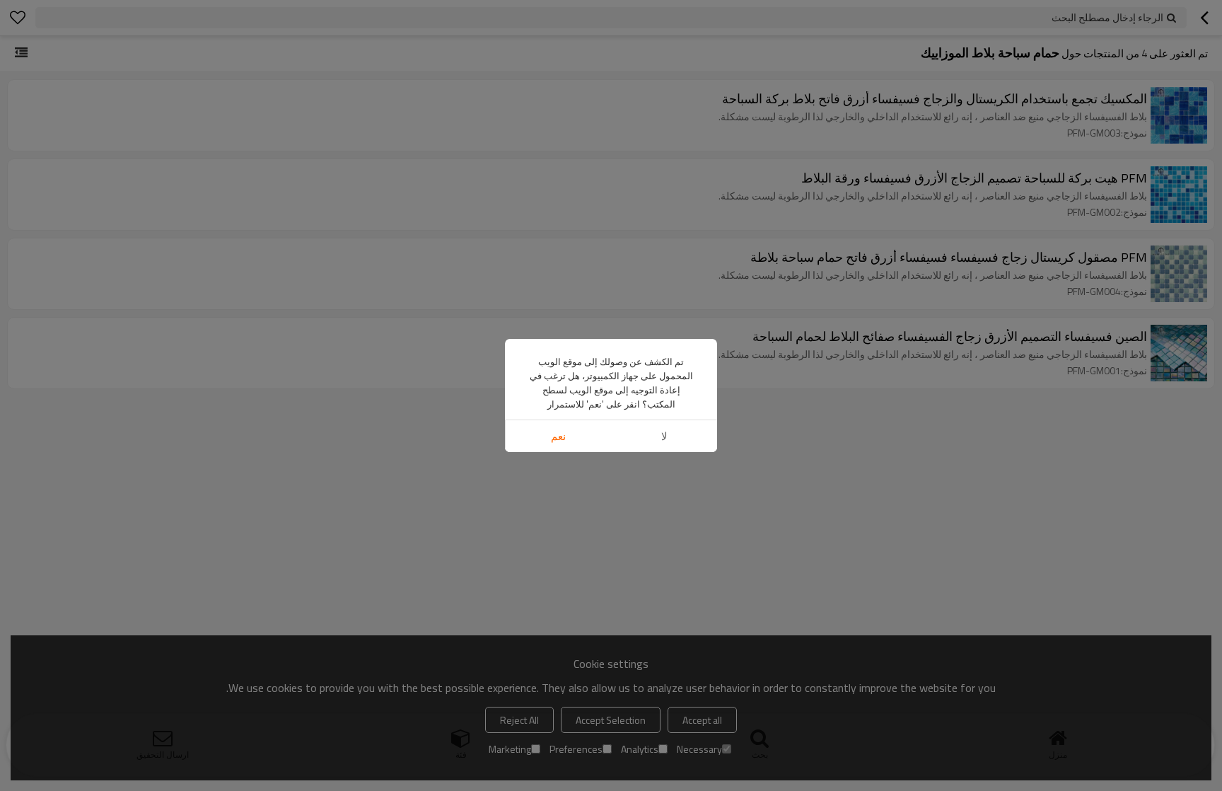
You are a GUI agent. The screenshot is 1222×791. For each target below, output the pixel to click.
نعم (558, 436)
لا (664, 436)
